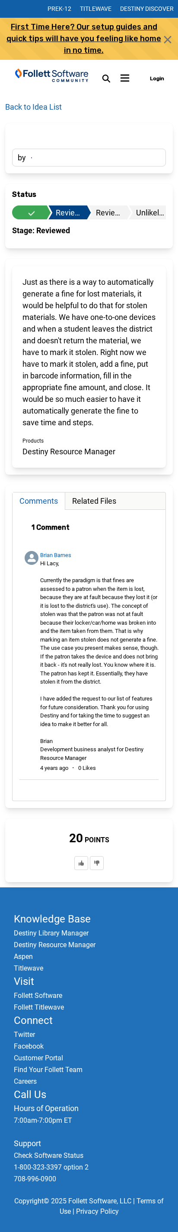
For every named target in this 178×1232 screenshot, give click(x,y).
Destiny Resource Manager (54, 945)
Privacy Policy (97, 1211)
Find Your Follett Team (48, 1070)
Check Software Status (48, 1155)
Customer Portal (38, 1058)
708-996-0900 (35, 1179)
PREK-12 (59, 8)
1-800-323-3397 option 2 (51, 1167)
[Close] (167, 39)
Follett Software (38, 995)
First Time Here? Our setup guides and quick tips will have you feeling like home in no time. (83, 38)
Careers (25, 1081)
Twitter (24, 1034)
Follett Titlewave (39, 1007)
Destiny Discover (147, 8)
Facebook (29, 1046)
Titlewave (95, 8)
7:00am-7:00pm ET (43, 1120)
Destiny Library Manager (51, 933)
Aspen (23, 956)
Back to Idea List (33, 106)
